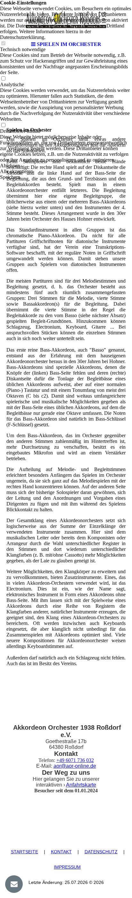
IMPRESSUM (67, 867)
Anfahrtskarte (81, 785)
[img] (66, 19)
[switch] (3, 78)
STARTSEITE (24, 851)
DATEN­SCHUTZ (101, 851)
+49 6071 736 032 (75, 760)
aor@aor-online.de (75, 766)
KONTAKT (61, 851)
